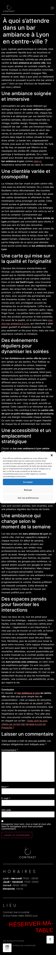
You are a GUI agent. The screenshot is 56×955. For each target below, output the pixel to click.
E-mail (5, 798)
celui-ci (37, 161)
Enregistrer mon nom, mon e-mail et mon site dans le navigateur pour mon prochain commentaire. (26, 826)
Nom (4, 787)
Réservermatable (31, 927)
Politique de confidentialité (24, 945)
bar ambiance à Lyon (28, 693)
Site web (6, 810)
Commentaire (9, 750)
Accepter (28, 482)
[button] (51, 455)
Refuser (28, 489)
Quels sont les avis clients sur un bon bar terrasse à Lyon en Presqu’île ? (24, 724)
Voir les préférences (28, 497)
